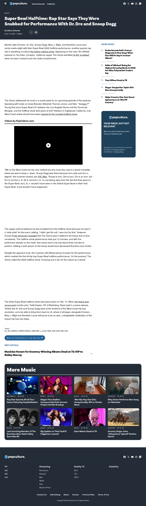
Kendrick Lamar (29, 331)
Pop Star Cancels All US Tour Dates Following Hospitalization (22, 400)
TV (6, 466)
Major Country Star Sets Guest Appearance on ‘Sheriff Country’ (119, 100)
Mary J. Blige (41, 331)
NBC (6, 474)
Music (7, 13)
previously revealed (27, 235)
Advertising (55, 494)
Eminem (21, 331)
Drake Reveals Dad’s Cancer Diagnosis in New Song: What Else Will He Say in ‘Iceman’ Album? (119, 54)
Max (41, 477)
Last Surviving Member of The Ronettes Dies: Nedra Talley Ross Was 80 (21, 434)
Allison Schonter (13, 30)
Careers (75, 494)
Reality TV (79, 466)
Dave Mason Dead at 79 (85, 431)
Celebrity (51, 4)
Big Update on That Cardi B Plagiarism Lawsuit (53, 432)
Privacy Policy (119, 152)
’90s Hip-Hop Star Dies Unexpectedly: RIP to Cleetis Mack (88, 402)
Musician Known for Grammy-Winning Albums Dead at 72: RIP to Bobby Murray (44, 353)
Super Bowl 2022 (62, 331)
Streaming (44, 466)
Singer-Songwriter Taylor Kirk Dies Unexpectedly (119, 88)
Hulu (41, 484)
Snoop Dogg (51, 331)
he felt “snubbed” (81, 54)
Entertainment (38, 4)
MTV (76, 470)
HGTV (76, 477)
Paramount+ (44, 470)
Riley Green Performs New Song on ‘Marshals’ (123, 400)
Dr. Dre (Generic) (11, 331)
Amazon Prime (45, 487)
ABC (6, 470)
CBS (6, 477)
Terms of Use (118, 149)
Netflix (41, 481)
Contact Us (42, 494)
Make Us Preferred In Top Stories (24, 338)
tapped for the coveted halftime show (59, 114)
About (66, 494)
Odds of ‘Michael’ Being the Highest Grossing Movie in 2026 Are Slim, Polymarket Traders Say (120, 69)
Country (111, 396)
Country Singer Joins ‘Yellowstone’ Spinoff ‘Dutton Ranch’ (122, 434)
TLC (75, 474)
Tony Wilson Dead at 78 (116, 80)
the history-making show (42, 51)
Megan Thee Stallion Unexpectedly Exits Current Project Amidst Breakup (53, 402)
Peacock (42, 474)
